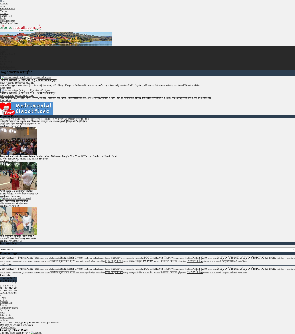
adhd (51, 258)
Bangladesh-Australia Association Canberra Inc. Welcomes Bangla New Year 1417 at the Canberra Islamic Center (59, 156)
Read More (5, 87)
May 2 (14, 161)
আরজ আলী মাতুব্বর (81, 261)
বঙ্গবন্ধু (125, 261)
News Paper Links (9, 23)
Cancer (107, 258)
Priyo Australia (7, 83)
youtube (41, 261)
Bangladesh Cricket (71, 257)
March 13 (16, 126)
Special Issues (7, 317)
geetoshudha (139, 258)
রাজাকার (206, 261)
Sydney (24, 261)
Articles (4, 300)
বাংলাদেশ (157, 261)
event (123, 258)
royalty (287, 258)
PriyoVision (251, 257)
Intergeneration (178, 258)
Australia (56, 258)
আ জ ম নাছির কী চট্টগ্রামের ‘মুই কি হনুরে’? (17, 236)
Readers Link (6, 302)
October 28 (16, 241)
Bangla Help (6, 16)
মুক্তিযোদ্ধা (182, 261)
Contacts (4, 13)
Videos (3, 11)
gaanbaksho (130, 258)
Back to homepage (9, 75)
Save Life (4, 310)
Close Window (8, 327)
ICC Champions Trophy (158, 257)
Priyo (2, 312)
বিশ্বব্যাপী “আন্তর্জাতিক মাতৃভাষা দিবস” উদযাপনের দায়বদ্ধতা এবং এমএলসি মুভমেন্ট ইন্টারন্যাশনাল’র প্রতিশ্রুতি (43, 121)
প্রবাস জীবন (100, 261)
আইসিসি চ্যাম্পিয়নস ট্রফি (62, 261)
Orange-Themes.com (23, 325)
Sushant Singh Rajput (13, 261)
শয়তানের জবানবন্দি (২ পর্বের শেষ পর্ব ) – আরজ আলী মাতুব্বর (28, 80)
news (214, 258)
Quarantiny (269, 257)
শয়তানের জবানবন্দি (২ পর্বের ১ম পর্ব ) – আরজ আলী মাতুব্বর (27, 92)
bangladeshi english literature (94, 258)
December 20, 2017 (24, 95)
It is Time (188, 258)
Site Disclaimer (7, 20)
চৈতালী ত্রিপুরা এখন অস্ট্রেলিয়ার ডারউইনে (16, 191)
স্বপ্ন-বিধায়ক (242, 261)
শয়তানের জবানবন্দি (215, 261)
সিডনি (235, 261)
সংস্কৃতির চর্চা (227, 261)
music (210, 258)
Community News (9, 307)
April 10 (15, 206)
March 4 (15, 196)
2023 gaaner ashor (42, 258)
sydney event (33, 261)
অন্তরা (47, 261)
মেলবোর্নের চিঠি (195, 261)
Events (3, 305)
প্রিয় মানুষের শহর (114, 261)
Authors (4, 3)
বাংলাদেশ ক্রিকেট (169, 261)
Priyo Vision (228, 257)
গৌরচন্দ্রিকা (91, 261)
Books (3, 18)
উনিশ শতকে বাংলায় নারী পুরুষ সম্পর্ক (14, 201)
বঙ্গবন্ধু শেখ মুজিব (135, 261)
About (3, 6)
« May (3, 298)
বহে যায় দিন (148, 261)
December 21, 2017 (24, 83)
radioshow (280, 258)
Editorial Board (7, 8)
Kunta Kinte (200, 257)
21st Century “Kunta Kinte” (17, 257)
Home (3, 47)
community (115, 258)
